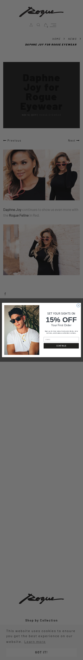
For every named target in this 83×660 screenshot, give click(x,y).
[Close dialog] (78, 305)
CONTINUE (61, 346)
